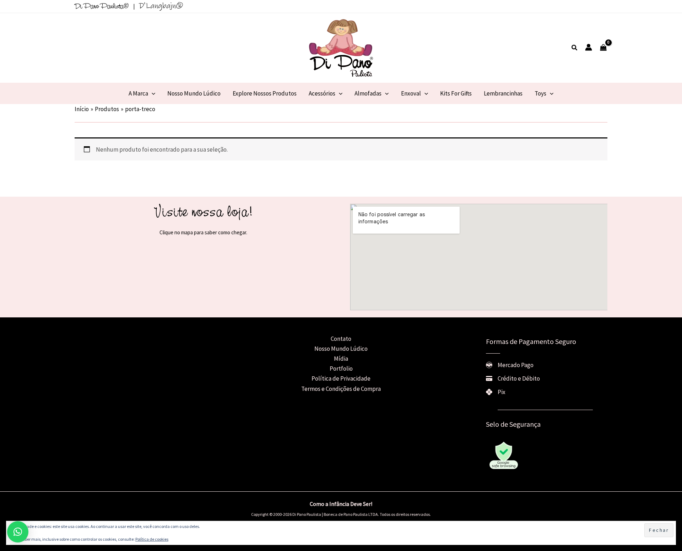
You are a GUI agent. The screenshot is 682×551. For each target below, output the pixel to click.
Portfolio (341, 368)
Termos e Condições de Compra (341, 389)
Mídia (341, 358)
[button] (575, 48)
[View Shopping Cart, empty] (603, 48)
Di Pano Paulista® (102, 6)
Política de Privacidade (341, 378)
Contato (341, 339)
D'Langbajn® (161, 6)
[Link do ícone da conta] (588, 47)
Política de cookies (151, 539)
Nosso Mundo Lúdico (341, 349)
